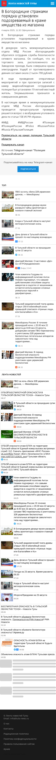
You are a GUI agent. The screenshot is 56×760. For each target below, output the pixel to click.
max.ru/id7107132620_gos (13, 456)
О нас (6, 723)
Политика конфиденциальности (20, 738)
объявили (26, 617)
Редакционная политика (16, 733)
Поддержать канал (12, 144)
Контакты (8, 728)
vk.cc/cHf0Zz (7, 454)
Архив (7, 749)
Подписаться (28, 169)
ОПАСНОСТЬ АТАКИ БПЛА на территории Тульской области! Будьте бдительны (33, 643)
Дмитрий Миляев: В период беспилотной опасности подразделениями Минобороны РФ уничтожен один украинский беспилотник (33, 357)
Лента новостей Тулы (15, 754)
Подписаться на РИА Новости (28, 619)
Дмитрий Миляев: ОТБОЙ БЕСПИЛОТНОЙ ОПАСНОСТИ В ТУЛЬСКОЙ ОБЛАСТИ (30, 435)
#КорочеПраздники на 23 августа (30, 595)
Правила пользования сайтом (19, 743)
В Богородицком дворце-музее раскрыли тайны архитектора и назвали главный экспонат (30, 208)
